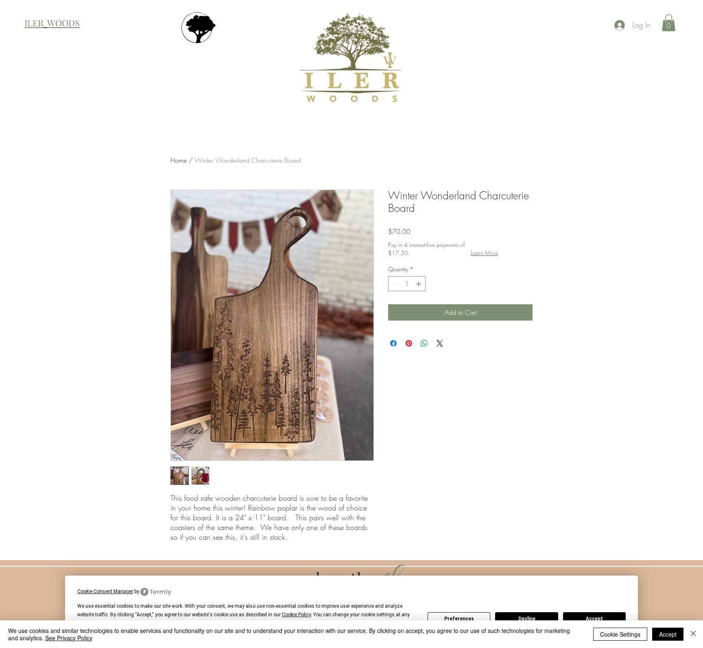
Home (178, 160)
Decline (526, 619)
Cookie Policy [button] (296, 614)
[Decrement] (394, 284)
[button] (669, 22)
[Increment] (419, 284)
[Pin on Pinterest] (409, 343)
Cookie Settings (620, 634)
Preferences (459, 619)
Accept (594, 619)
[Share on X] (440, 343)
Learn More (484, 253)
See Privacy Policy (68, 638)
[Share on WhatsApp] (424, 343)
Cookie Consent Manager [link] (105, 591)
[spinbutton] (407, 284)
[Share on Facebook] (393, 343)
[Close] (693, 634)
